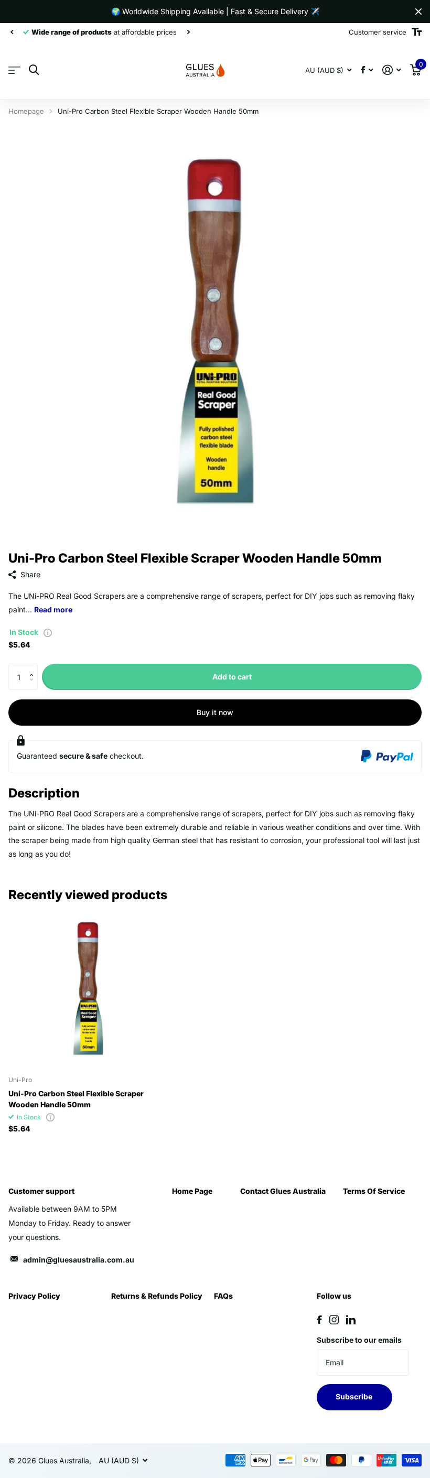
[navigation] (11, 32)
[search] (34, 70)
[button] (34, 668)
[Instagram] (334, 1319)
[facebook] (319, 1319)
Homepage (26, 111)
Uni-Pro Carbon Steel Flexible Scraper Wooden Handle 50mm (76, 1099)
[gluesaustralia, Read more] (366, 70)
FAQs (223, 1295)
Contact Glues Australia (283, 1190)
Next (188, 32)
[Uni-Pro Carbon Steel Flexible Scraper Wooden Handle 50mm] (88, 988)
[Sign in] (391, 70)
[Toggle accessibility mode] (417, 32)
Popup (48, 632)
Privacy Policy (34, 1295)
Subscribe (355, 1396)
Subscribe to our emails (359, 1339)
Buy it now (215, 712)
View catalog (14, 70)
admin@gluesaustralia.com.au (78, 1259)
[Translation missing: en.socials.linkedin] (351, 1319)
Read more (53, 609)
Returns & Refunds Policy (156, 1295)
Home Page (192, 1190)
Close (418, 11)
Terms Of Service (374, 1190)
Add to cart (232, 676)
